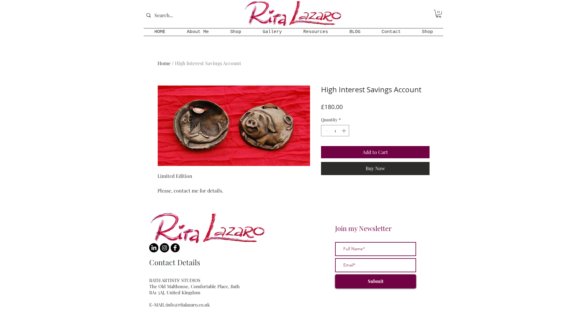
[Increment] (344, 130)
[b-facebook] (175, 247)
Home (164, 63)
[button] (438, 14)
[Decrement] (326, 130)
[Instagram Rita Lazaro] (164, 247)
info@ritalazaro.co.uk (188, 305)
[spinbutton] (335, 130)
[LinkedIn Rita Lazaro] (153, 247)
